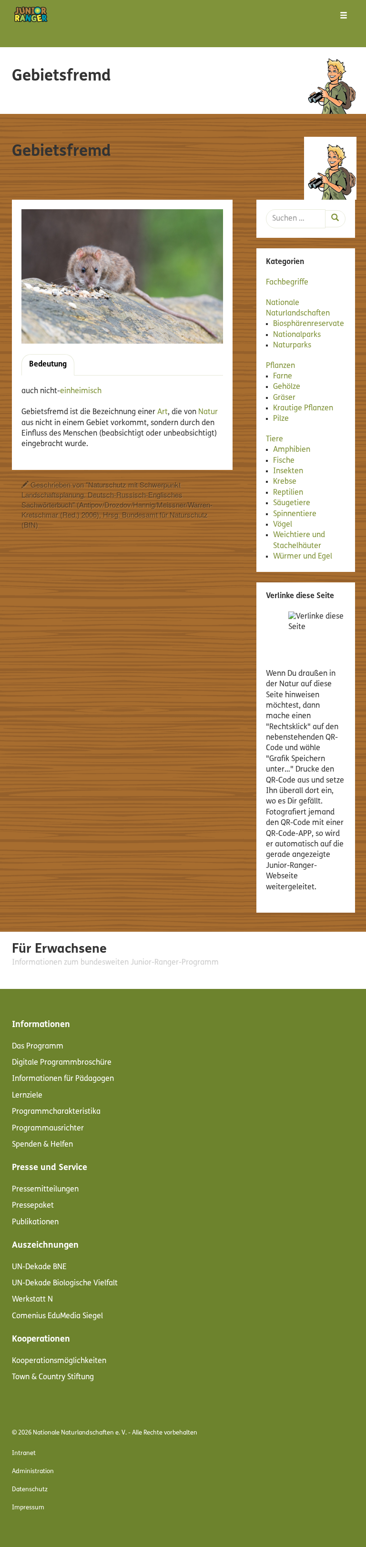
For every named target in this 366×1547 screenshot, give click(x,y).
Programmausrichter (48, 1128)
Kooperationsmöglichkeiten (59, 1361)
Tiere (274, 439)
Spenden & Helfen (42, 1145)
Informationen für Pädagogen (63, 1079)
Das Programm (37, 1046)
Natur (208, 412)
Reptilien (288, 493)
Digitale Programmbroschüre (62, 1063)
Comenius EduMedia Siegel (57, 1316)
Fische (284, 461)
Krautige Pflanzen (303, 408)
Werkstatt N (32, 1299)
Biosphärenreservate (308, 324)
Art (162, 412)
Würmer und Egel (302, 556)
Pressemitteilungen (45, 1189)
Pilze (281, 419)
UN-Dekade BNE (39, 1267)
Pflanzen (280, 366)
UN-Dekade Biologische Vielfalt (65, 1283)
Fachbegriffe (287, 282)
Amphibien (291, 450)
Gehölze (286, 387)
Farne (282, 376)
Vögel (282, 525)
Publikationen (35, 1222)
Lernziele (27, 1095)
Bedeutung (48, 364)
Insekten (288, 471)
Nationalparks (297, 335)
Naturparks (292, 345)
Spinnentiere (294, 514)
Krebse (284, 482)
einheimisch (81, 391)
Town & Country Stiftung (53, 1377)
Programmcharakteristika (56, 1112)
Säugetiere (291, 503)
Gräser (284, 398)
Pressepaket (33, 1206)
